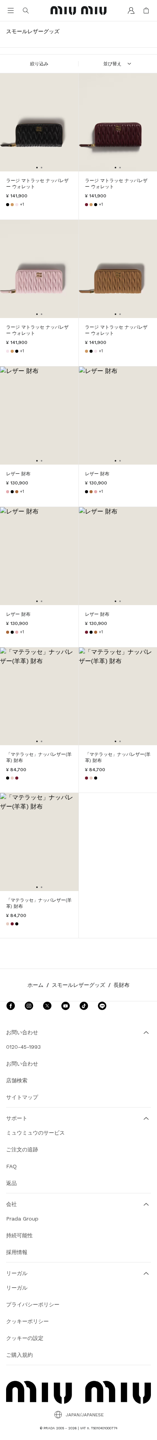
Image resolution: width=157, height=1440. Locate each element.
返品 (11, 1183)
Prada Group (22, 1219)
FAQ (11, 1166)
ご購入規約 (19, 1355)
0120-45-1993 (23, 1047)
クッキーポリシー (27, 1321)
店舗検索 (16, 1080)
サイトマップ (22, 1097)
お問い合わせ (22, 1064)
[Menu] (10, 10)
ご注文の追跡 (22, 1149)
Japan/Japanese (85, 1414)
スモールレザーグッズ (78, 985)
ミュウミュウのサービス (35, 1133)
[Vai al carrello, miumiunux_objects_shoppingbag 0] (146, 10)
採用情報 (16, 1252)
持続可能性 (19, 1235)
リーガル (16, 1288)
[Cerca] (25, 10)
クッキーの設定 (24, 1338)
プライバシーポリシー (32, 1304)
